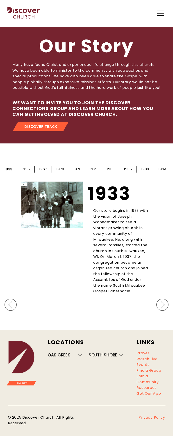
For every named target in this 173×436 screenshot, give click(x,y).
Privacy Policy (152, 417)
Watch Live (147, 359)
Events (143, 364)
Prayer (143, 353)
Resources (147, 387)
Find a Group (149, 370)
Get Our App (149, 393)
